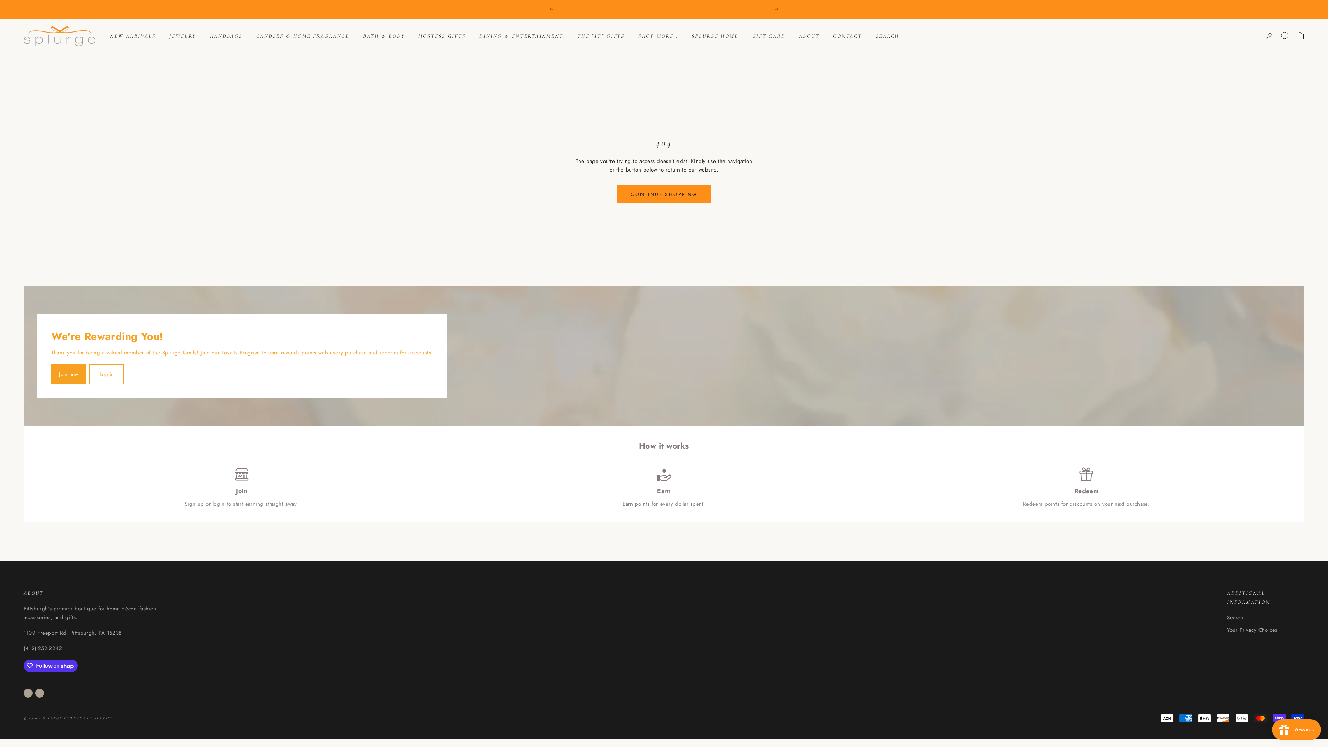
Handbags (226, 36)
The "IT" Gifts (601, 36)
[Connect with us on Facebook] (39, 693)
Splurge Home (715, 36)
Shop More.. (658, 36)
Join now (68, 374)
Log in (107, 374)
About (809, 36)
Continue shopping (664, 194)
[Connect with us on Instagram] (28, 693)
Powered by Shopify (88, 718)
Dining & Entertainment (521, 36)
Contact (847, 36)
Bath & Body (384, 36)
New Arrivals (133, 36)
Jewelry (182, 36)
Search (888, 36)
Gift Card (768, 36)
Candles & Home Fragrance (302, 36)
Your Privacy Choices (1252, 630)
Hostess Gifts (441, 36)
